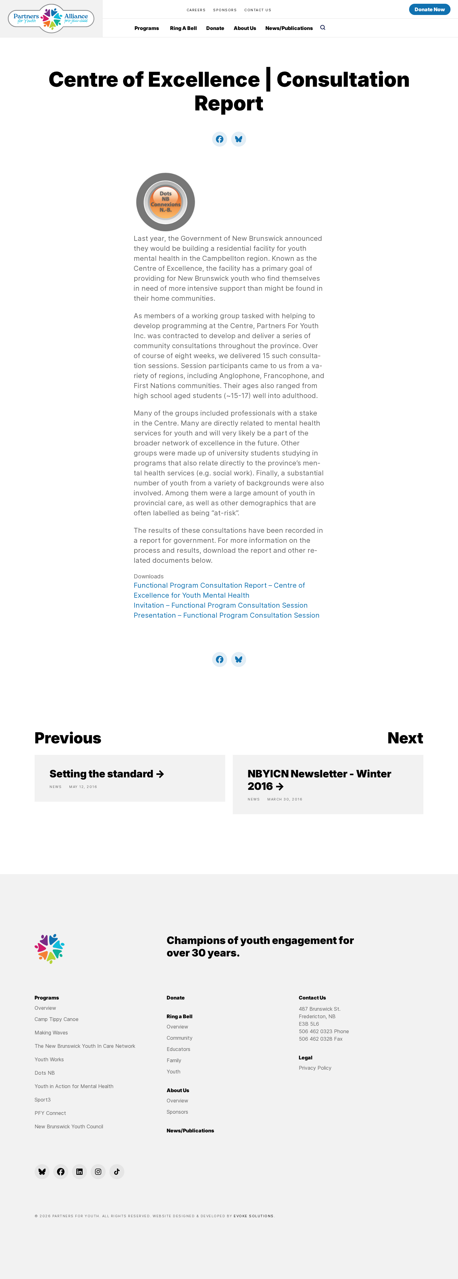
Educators (178, 1049)
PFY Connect (50, 1113)
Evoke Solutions (254, 1216)
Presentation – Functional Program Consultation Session (227, 615)
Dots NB (45, 1073)
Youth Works (49, 1059)
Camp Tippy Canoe (57, 1019)
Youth (173, 1071)
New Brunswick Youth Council (69, 1126)
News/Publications (289, 28)
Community (180, 1038)
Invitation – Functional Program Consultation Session (221, 605)
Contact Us (257, 10)
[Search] (323, 28)
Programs (147, 28)
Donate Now (430, 9)
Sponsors (225, 10)
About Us (245, 28)
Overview (45, 1008)
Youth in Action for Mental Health (74, 1086)
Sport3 (43, 1100)
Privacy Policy (315, 1068)
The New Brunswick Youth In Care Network (85, 1046)
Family (174, 1060)
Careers (196, 10)
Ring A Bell (183, 28)
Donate (215, 28)
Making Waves (51, 1032)
